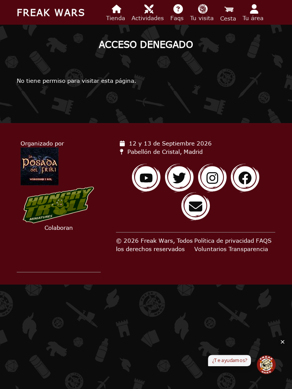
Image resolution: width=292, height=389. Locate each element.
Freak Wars (51, 12)
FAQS (263, 240)
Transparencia (248, 248)
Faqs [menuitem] (178, 17)
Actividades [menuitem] (149, 17)
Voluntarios (210, 248)
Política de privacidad (224, 240)
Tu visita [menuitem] (203, 17)
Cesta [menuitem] (229, 18)
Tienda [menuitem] (116, 17)
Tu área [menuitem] (254, 17)
